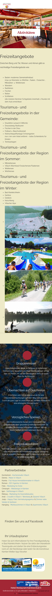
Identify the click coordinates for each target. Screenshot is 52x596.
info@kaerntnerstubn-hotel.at (28, 593)
